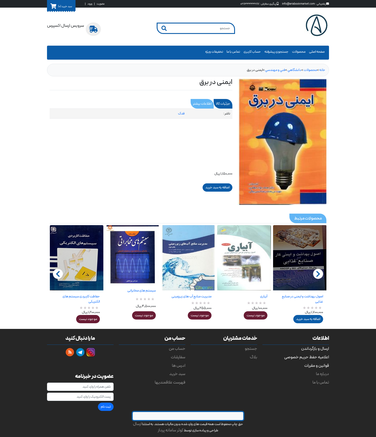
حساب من (177, 349)
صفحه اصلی (317, 51)
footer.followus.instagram (91, 352)
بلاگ (253, 357)
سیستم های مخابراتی (141, 290)
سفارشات (178, 357)
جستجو (251, 349)
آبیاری (263, 296)
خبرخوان (70, 352)
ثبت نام (106, 406)
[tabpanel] (141, 114)
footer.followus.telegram (80, 352)
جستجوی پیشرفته (276, 51)
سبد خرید (177, 374)
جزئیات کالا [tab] (223, 103)
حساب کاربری (252, 51)
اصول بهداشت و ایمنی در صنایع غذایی (302, 299)
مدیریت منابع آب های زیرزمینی (191, 296)
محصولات (299, 51)
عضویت (101, 4)
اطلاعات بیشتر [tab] (202, 103)
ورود (89, 4)
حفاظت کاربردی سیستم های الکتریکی (81, 299)
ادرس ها (178, 366)
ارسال (137, 424)
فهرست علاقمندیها (170, 382)
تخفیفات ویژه (214, 51)
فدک (181, 113)
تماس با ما (233, 51)
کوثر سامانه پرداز (170, 430)
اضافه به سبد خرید (308, 319)
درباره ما (322, 374)
